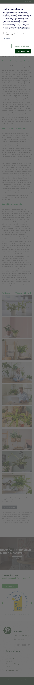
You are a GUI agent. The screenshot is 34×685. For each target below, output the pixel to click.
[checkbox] (3, 33)
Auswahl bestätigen (21, 46)
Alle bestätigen (23, 51)
